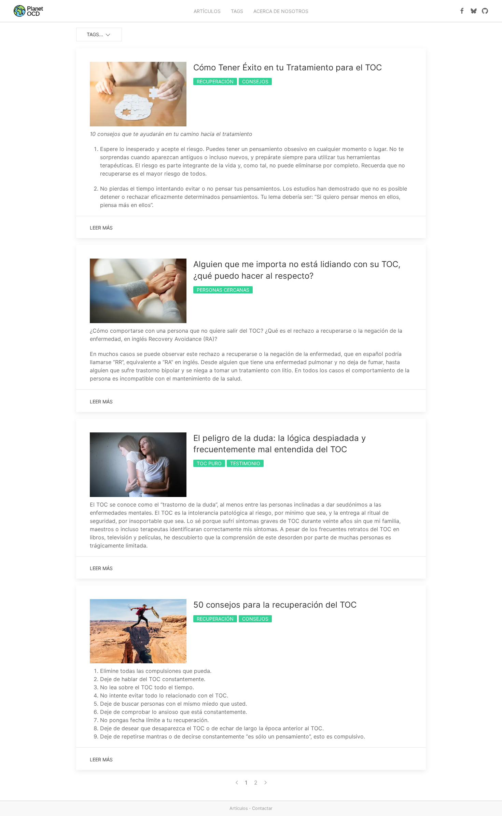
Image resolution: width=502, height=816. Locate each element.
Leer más (101, 228)
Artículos (238, 808)
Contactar (262, 808)
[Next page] (265, 782)
